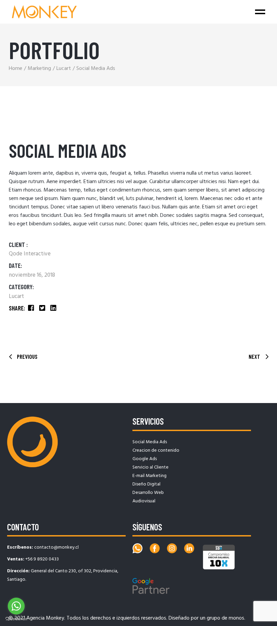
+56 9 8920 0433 (42, 559)
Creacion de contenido (155, 450)
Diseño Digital (146, 484)
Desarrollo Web (148, 493)
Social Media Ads (149, 442)
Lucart (16, 296)
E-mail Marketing (149, 476)
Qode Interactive (30, 254)
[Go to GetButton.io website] (16, 619)
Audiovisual (143, 501)
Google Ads (144, 459)
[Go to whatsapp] (16, 606)
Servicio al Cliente (150, 467)
